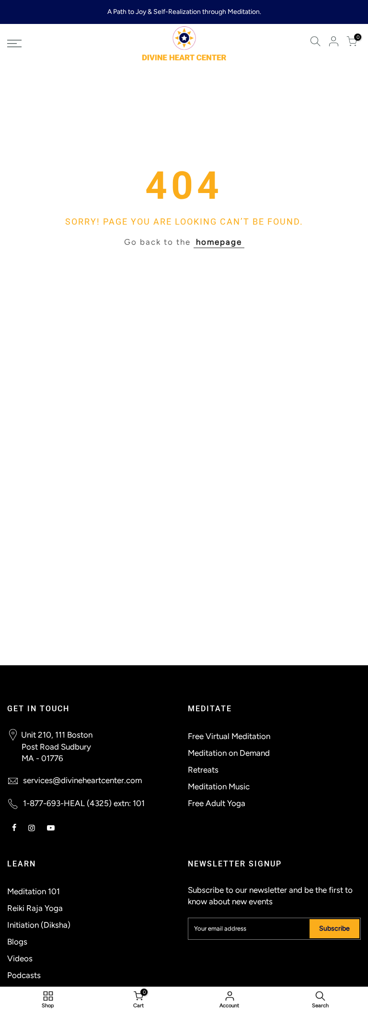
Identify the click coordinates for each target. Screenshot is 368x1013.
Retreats (203, 769)
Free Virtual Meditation (229, 736)
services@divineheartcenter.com (82, 780)
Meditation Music (219, 786)
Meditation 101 (33, 891)
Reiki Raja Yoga (35, 908)
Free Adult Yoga (216, 803)
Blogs (17, 941)
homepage (219, 242)
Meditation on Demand (229, 753)
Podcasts (24, 975)
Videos (20, 958)
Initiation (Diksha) (38, 925)
